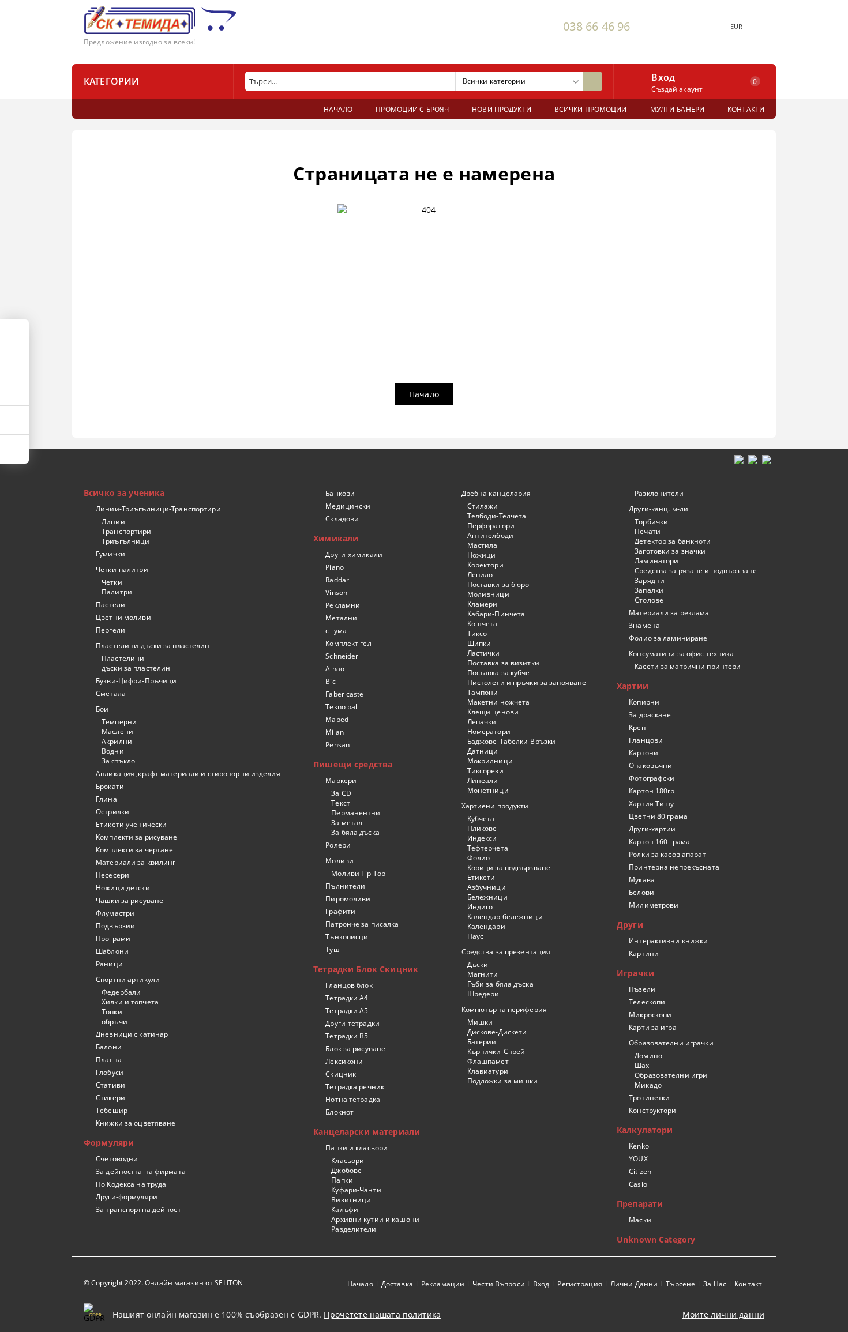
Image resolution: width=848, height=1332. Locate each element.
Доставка (397, 1284)
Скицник (340, 1074)
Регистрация (579, 1284)
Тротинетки (649, 1098)
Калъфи (344, 1209)
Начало (424, 394)
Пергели (110, 630)
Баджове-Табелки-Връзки (511, 741)
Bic (330, 681)
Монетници (487, 790)
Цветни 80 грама (658, 816)
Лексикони (344, 1061)
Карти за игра (653, 1027)
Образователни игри (671, 1075)
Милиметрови (653, 905)
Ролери (338, 845)
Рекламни (342, 605)
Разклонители (659, 493)
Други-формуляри (126, 1197)
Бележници (487, 897)
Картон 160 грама (659, 841)
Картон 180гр (651, 791)
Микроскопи (650, 1014)
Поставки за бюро (498, 584)
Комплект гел (348, 643)
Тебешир (111, 1110)
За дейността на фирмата (141, 1171)
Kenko (639, 1146)
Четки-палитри (122, 569)
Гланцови (646, 740)
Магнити (482, 974)
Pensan (337, 745)
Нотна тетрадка (352, 1099)
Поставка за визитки (503, 663)
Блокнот (339, 1112)
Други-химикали (353, 554)
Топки (112, 1012)
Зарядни (650, 580)
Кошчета (482, 624)
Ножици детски (123, 888)
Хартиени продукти (494, 806)
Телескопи (647, 1002)
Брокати (110, 786)
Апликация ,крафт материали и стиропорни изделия (188, 773)
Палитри (117, 592)
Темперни (119, 722)
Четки (112, 582)
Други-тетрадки (352, 1023)
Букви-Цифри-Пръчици (136, 681)
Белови (641, 892)
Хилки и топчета (130, 1002)
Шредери (483, 994)
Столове (649, 600)
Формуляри (109, 1142)
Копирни (644, 702)
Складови (342, 519)
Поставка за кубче (498, 673)
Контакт (748, 1284)
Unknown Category (656, 1239)
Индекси (482, 838)
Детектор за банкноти (673, 541)
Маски (640, 1220)
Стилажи (482, 506)
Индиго (480, 907)
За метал (346, 822)
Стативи (110, 1085)
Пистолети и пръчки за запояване (526, 682)
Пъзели (642, 989)
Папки (342, 1180)
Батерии (481, 1042)
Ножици (481, 555)
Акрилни (117, 741)
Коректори (485, 565)
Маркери (341, 780)
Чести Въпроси (498, 1284)
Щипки (479, 643)
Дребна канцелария (496, 493)
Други (630, 924)
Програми (113, 938)
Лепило (480, 575)
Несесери (112, 875)
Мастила (482, 545)
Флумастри (115, 913)
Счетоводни (117, 1159)
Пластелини (123, 658)
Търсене (680, 1284)
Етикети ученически (131, 824)
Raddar (337, 580)
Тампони (482, 692)
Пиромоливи (347, 899)
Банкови (340, 493)
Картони (643, 753)
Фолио (478, 858)
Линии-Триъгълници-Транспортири (158, 509)
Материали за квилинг (135, 862)
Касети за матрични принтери (688, 666)
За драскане (650, 715)
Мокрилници (489, 761)
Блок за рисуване (355, 1048)
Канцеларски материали (366, 1131)
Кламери (482, 604)
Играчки (635, 973)
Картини (644, 953)
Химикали (335, 538)
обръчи (114, 1021)
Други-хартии (652, 829)
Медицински (347, 506)
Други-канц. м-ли (658, 509)
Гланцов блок (348, 985)
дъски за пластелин (136, 668)
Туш (332, 949)
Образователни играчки (671, 1043)
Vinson (336, 592)
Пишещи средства (352, 764)
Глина (106, 799)
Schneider (341, 656)
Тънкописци (346, 937)
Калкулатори (645, 1129)
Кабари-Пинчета (496, 614)
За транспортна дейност (138, 1209)
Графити (340, 911)
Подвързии (115, 926)
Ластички (483, 653)
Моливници (488, 594)
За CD (341, 793)
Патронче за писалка (362, 924)
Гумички (110, 554)
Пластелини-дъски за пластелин (152, 645)
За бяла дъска (355, 832)
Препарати (640, 1203)
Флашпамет (487, 1061)
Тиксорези (485, 771)
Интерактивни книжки (668, 941)
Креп (637, 727)
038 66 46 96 (596, 26)
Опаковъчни (650, 765)
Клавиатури (487, 1071)
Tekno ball (342, 707)
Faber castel (345, 694)
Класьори (347, 1160)
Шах (642, 1065)
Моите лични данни (723, 1314)
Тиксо (477, 633)
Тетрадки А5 (346, 1010)
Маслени (117, 731)
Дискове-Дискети (497, 1032)
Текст (340, 803)
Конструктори (652, 1110)
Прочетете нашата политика (382, 1314)
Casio (638, 1184)
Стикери (110, 1098)
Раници (109, 964)
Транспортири (126, 531)
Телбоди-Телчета (496, 516)
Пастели (110, 604)
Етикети (481, 877)
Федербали (121, 992)
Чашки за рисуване (129, 900)
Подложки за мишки (502, 1081)
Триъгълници (125, 541)
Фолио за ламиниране (668, 638)
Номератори (488, 731)
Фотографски (651, 778)
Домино (648, 1055)
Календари (486, 926)
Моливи (339, 861)
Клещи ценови (493, 712)
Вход (663, 76)
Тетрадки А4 (346, 998)
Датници (482, 751)
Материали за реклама (669, 613)
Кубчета (480, 818)
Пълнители (345, 886)
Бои (102, 709)
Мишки (480, 1022)
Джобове (346, 1170)
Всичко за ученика (124, 492)
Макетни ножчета (498, 702)
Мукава (642, 880)
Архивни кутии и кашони (375, 1219)
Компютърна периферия (504, 1009)
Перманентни (355, 813)
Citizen (640, 1171)
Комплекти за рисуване (137, 837)
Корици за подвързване (508, 867)
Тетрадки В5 (346, 1036)
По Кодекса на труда (131, 1184)
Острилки (112, 811)
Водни (113, 751)
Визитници (351, 1200)
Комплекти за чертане (134, 850)
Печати (648, 531)
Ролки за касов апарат (667, 854)
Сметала (111, 693)
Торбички (651, 521)
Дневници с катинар (132, 1034)
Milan (334, 732)
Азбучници (486, 887)
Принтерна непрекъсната (674, 867)
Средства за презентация (505, 952)
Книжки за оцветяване (135, 1123)
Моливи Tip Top (358, 873)
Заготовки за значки (670, 551)
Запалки (649, 590)
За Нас (714, 1284)
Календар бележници (504, 916)
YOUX (638, 1159)
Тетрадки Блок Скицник (365, 969)
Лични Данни (634, 1284)
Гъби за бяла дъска (500, 984)
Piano (334, 567)
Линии (113, 521)
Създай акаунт (677, 89)
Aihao (334, 668)
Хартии (632, 685)
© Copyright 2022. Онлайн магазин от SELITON (163, 1283)
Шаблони (112, 951)
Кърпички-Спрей (496, 1051)
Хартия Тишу (651, 803)
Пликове (482, 828)
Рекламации (442, 1284)
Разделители (353, 1229)
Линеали (482, 780)
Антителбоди (490, 535)
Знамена (644, 625)
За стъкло (118, 761)
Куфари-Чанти (356, 1190)
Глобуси (109, 1072)
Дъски (477, 964)
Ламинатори (656, 561)
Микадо (648, 1085)
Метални (341, 618)
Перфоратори (490, 525)
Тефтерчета (487, 848)
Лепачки (481, 722)
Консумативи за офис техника (681, 654)
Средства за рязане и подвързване (696, 570)
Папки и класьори (356, 1148)
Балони (109, 1047)
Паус (475, 936)
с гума (336, 630)
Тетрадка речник (354, 1087)
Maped (336, 719)
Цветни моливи (123, 617)
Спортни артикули (128, 979)
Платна (109, 1059)
